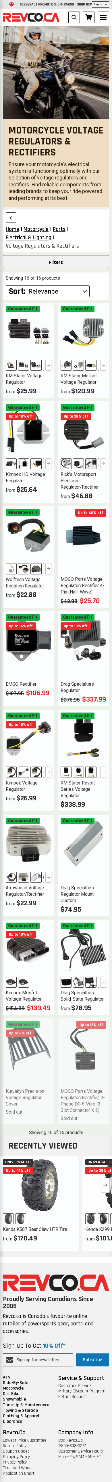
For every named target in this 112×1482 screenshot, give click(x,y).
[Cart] (88, 17)
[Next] (48, 365)
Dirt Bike (11, 1393)
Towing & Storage (20, 1410)
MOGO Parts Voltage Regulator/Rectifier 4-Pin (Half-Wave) (82, 585)
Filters (56, 262)
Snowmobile (14, 1399)
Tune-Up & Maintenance (26, 1405)
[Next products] (105, 1185)
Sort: (17, 291)
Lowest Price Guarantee (25, 1440)
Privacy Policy (15, 1462)
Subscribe (92, 1359)
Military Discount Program (81, 1391)
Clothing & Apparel (21, 1416)
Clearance (12, 1421)
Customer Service (74, 1385)
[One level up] (11, 217)
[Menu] (103, 17)
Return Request (72, 1396)
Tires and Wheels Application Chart (18, 1470)
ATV (6, 1377)
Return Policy (14, 1445)
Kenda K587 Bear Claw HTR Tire (35, 1229)
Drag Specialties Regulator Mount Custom (77, 894)
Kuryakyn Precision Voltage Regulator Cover (25, 1097)
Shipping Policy (16, 1456)
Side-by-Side (15, 1382)
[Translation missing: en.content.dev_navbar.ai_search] (74, 17)
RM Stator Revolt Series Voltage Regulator (78, 789)
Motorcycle (13, 1388)
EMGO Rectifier (21, 684)
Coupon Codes (16, 1451)
